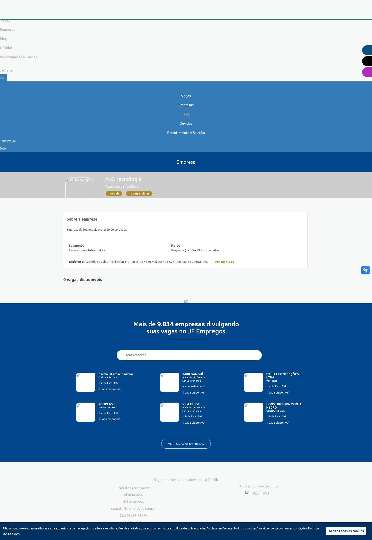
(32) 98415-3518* (133, 516)
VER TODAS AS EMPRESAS (186, 443)
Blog (186, 114)
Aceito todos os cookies (346, 531)
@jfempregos (133, 501)
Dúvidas (186, 123)
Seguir (114, 193)
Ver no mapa (224, 261)
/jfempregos (133, 494)
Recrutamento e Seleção (186, 133)
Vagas (186, 96)
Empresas (186, 105)
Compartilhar (139, 193)
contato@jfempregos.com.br (133, 508)
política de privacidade (188, 528)
